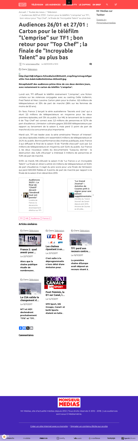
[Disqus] (55, 367)
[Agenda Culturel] (128, 438)
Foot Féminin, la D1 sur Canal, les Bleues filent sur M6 (55, 293)
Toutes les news (37, 12)
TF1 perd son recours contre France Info (79, 250)
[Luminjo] (111, 438)
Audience (35, 218)
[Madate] (26, 438)
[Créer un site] (9, 438)
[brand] (23, 4)
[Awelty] (60, 438)
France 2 (46, 218)
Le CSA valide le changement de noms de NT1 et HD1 (29, 299)
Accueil (22, 12)
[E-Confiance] (94, 438)
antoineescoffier (33, 64)
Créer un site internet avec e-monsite (49, 426)
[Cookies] (4, 437)
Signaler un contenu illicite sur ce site (89, 426)
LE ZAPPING (85, 4)
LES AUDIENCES (53, 4)
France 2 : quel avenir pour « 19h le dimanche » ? (28, 251)
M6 (26, 218)
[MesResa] (43, 438)
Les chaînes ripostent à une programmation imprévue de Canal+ (55, 248)
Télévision (52, 12)
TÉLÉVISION (37, 4)
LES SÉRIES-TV (70, 4)
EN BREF (97, 4)
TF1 (21, 218)
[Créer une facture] (77, 438)
